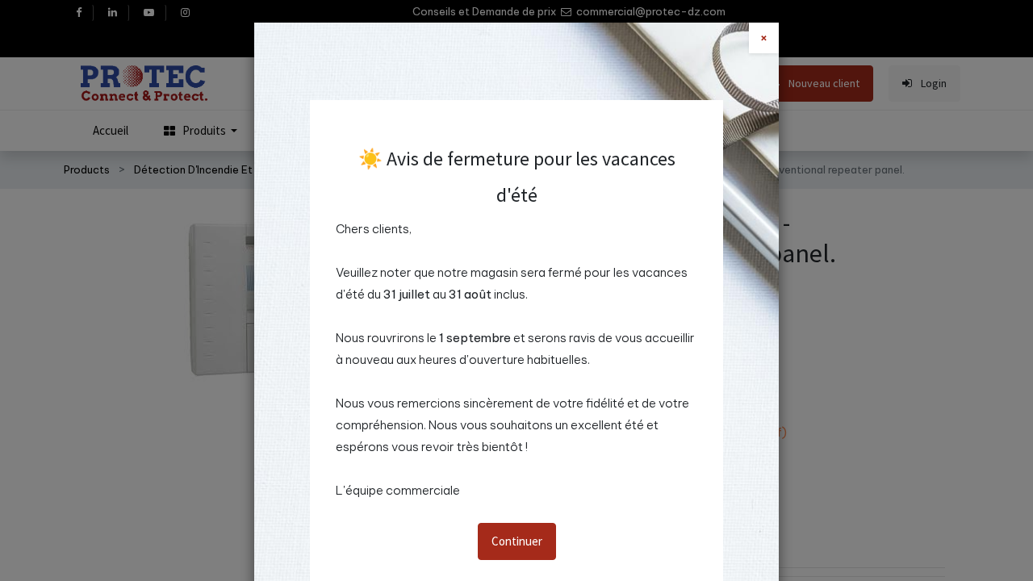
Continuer (516, 541)
